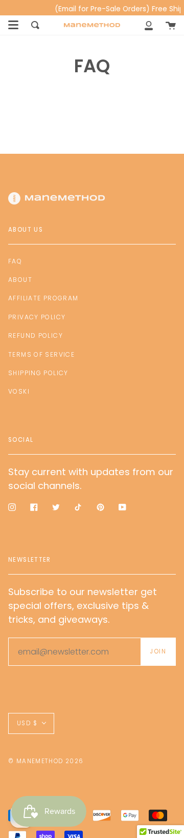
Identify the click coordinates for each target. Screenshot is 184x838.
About (20, 279)
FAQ (15, 261)
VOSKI (19, 391)
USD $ (27, 723)
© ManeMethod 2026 (45, 761)
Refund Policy (35, 335)
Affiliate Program (43, 298)
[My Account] (148, 25)
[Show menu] (13, 25)
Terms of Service (41, 354)
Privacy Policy (36, 317)
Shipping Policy (38, 373)
